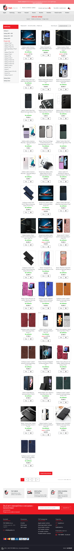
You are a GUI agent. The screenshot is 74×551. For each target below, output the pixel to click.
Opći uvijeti (24, 527)
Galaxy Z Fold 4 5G (9, 63)
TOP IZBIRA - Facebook (64, 534)
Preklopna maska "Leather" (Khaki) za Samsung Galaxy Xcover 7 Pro (63, 300)
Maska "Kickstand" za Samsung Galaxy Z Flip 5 (46, 47)
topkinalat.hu (59, 527)
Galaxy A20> (7, 38)
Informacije (24, 525)
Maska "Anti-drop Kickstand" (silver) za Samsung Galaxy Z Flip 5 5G (63, 81)
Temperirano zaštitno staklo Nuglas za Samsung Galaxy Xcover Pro (46, 204)
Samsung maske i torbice (45, 525)
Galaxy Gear (7, 80)
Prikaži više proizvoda (45, 473)
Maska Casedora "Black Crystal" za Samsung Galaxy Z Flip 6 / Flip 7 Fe (28, 236)
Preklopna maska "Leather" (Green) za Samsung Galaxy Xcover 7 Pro (63, 394)
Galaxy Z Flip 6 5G (9, 47)
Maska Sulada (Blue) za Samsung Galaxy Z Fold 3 (28, 393)
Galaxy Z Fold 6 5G (9, 60)
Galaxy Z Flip (8, 56)
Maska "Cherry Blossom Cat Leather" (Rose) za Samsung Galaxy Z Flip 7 (28, 300)
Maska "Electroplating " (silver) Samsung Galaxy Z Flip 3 (63, 330)
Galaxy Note (7, 78)
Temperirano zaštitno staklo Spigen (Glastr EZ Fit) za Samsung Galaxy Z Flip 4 (46, 173)
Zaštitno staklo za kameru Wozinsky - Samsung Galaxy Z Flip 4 (28, 142)
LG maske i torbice (43, 531)
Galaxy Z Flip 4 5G (9, 52)
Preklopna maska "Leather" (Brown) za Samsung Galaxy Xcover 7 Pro (28, 363)
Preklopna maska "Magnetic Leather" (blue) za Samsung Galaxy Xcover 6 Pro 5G (46, 300)
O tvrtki (23, 523)
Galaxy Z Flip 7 (8, 43)
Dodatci (67, 12)
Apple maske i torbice (44, 523)
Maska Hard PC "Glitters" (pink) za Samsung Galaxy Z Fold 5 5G (63, 236)
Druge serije (7, 41)
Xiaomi (34, 12)
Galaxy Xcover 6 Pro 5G (10, 71)
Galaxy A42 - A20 (8, 36)
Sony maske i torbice (43, 527)
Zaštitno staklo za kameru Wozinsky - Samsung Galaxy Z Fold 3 (28, 173)
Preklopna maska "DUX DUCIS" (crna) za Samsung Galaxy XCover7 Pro (28, 269)
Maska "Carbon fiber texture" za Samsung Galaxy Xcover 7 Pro (46, 81)
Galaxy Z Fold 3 (8, 65)
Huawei (27, 12)
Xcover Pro (7, 73)
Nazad (28, 19)
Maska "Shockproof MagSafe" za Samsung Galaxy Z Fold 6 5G (45, 363)
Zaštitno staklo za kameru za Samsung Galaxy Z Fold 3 (46, 111)
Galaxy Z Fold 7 (8, 58)
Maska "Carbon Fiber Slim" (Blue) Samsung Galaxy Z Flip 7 (63, 203)
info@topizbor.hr (10, 530)
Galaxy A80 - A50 (8, 33)
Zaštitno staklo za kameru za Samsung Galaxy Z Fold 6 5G (63, 111)
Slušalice (49, 12)
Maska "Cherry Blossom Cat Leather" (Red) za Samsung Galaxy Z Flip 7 (63, 363)
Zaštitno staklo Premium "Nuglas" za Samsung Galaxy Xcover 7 (28, 48)
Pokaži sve (39, 25)
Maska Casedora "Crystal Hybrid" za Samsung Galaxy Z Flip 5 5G (45, 331)
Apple (4, 12)
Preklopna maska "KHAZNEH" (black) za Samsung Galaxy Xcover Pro (63, 425)
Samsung (12, 12)
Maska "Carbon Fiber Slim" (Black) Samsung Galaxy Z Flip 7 (28, 112)
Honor (19, 12)
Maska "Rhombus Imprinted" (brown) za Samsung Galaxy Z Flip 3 (63, 269)
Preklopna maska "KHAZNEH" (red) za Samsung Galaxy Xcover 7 (28, 331)
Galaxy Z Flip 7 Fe (9, 45)
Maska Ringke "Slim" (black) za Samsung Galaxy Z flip (45, 393)
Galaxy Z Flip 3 (8, 54)
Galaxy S (6, 31)
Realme (41, 12)
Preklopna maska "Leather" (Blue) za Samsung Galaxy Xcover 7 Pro (28, 457)
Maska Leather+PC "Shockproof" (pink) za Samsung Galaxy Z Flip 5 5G (63, 173)
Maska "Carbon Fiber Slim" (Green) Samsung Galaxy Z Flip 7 (63, 142)
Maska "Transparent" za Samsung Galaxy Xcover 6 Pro (45, 268)
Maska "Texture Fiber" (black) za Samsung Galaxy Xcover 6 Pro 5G (28, 425)
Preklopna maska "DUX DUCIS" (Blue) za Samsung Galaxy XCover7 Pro (28, 204)
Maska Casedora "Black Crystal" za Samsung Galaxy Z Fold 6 (63, 48)
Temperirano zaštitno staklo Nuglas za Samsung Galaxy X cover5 (46, 236)
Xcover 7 (7, 69)
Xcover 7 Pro (8, 67)
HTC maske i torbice (43, 529)
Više (26, 58)
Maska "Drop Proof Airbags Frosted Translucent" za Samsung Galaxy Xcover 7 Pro (45, 142)
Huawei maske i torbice (44, 533)
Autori (64, 548)
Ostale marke (58, 12)
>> (37, 479)
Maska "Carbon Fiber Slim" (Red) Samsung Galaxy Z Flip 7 (28, 80)
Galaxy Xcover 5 (9, 75)
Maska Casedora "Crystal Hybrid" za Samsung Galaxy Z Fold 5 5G (45, 425)
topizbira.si (61, 523)
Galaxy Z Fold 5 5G (9, 61)
